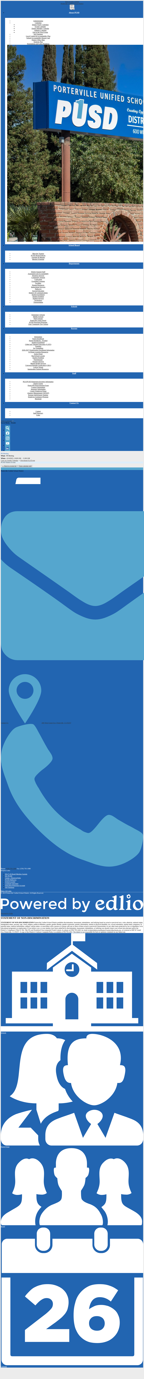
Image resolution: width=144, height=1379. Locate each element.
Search (7, 428)
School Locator (10, 882)
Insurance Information (38, 389)
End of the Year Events (40, 32)
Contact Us (4, 723)
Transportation (38, 302)
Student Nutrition (38, 296)
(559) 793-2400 (11, 869)
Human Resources (38, 285)
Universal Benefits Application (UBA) (38, 365)
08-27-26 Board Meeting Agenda (16, 874)
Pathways (38, 289)
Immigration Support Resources (38, 369)
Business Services (38, 276)
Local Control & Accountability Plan (38, 36)
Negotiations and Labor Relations (38, 44)
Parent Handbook (38, 339)
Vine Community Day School (38, 324)
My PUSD (8, 876)
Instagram (7, 438)
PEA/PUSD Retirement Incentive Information (38, 382)
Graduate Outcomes (11, 884)
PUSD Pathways (10, 880)
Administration (38, 21)
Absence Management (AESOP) (38, 393)
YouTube (7, 443)
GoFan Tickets (38, 367)
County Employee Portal (38, 391)
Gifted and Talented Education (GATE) (38, 344)
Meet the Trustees (38, 254)
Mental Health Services (38, 363)
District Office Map (38, 40)
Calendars (38, 23)
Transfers (38, 346)
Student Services (38, 298)
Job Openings (38, 34)
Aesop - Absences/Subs (13, 878)
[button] (74, 13)
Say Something (38, 348)
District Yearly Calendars (40, 25)
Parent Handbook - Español (38, 341)
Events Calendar (40, 27)
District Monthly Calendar (40, 28)
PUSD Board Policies (38, 255)
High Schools (38, 319)
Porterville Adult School (38, 320)
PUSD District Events (8, 462)
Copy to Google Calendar (9, 460)
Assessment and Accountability (38, 274)
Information (38, 337)
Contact (38, 411)
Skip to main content (72, 2)
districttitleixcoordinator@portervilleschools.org (105, 930)
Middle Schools (38, 317)
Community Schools (38, 277)
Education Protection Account (15, 885)
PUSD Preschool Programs (38, 322)
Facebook (7, 433)
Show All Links (6, 891)
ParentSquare (38, 360)
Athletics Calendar (40, 30)
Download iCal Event (27, 460)
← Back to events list (9, 466)
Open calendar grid (25, 466)
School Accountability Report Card (38, 38)
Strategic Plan (38, 42)
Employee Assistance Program (38, 397)
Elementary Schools (38, 315)
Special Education (38, 291)
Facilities (38, 283)
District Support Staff (38, 272)
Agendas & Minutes (38, 257)
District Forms (38, 383)
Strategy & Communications (38, 293)
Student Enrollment (38, 295)
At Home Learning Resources (38, 352)
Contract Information (38, 387)
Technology (38, 300)
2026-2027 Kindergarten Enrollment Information (38, 350)
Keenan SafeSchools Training (38, 395)
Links (38, 415)
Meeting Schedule (38, 259)
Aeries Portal (38, 354)
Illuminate (38, 399)
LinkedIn (7, 448)
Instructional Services (38, 287)
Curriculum (38, 279)
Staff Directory (38, 413)
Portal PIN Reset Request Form (38, 385)
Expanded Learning (38, 281)
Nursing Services (38, 361)
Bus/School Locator (38, 356)
